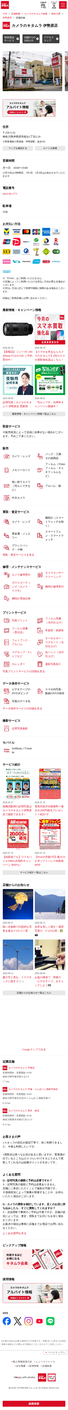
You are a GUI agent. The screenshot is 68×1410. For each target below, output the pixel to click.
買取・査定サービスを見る (18, 554)
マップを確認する (18, 148)
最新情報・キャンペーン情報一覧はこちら (34, 414)
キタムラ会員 (54, 2)
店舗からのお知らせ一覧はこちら (34, 993)
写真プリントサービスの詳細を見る (24, 671)
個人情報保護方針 (22, 1361)
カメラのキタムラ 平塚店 (22, 1068)
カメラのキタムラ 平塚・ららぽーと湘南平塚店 (33, 1089)
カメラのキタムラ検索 (35, 14)
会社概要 (21, 1365)
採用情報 (34, 1365)
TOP (5, 14)
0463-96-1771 (10, 193)
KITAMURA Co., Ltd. (27, 1388)
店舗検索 (43, 2)
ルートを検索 (50, 148)
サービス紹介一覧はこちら (34, 872)
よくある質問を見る (14, 1233)
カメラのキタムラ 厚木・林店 (24, 1110)
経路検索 (34, 1403)
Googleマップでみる (34, 1049)
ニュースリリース (45, 1361)
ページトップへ (56, 1352)
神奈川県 (56, 14)
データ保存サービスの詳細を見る (22, 708)
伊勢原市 (7, 18)
